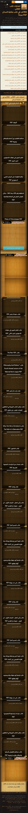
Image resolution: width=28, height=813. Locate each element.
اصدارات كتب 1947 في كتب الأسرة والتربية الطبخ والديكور (14, 55)
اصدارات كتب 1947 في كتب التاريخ (19, 36)
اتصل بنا (18, 802)
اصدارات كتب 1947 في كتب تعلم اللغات (17, 83)
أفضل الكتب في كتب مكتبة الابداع (18, 27)
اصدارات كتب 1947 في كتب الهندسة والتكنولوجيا (15, 61)
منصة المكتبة (17, 801)
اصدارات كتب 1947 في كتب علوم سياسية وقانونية (15, 80)
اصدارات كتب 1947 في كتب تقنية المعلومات (16, 33)
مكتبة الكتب (22, 801)
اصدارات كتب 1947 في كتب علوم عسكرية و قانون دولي (14, 44)
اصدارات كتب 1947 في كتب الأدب (19, 77)
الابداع (25, 92)
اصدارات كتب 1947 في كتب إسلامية (18, 38)
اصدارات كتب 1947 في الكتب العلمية (18, 88)
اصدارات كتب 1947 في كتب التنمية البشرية (17, 50)
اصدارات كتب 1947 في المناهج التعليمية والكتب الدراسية (14, 58)
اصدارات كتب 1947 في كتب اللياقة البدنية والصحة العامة (14, 75)
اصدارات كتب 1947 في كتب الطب (19, 72)
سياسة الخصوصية (10, 801)
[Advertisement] (12, 234)
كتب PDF (3, 2)
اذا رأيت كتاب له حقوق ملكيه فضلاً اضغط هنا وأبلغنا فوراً (11, 807)
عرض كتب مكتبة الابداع (21, 30)
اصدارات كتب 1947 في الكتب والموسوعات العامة (15, 86)
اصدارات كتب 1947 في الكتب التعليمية (18, 41)
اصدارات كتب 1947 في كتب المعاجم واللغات (16, 66)
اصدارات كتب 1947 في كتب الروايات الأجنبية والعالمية (15, 52)
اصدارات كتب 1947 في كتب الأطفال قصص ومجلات (15, 69)
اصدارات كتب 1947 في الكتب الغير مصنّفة (17, 63)
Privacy (9, 802)
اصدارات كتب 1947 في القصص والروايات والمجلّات (15, 47)
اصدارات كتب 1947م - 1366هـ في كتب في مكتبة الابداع (15, 94)
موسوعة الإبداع (13, 810)
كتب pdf (14, 802)
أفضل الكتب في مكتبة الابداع (13, 248)
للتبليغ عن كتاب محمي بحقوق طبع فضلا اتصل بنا (12, 798)
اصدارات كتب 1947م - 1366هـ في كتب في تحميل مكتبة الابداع (14, 793)
